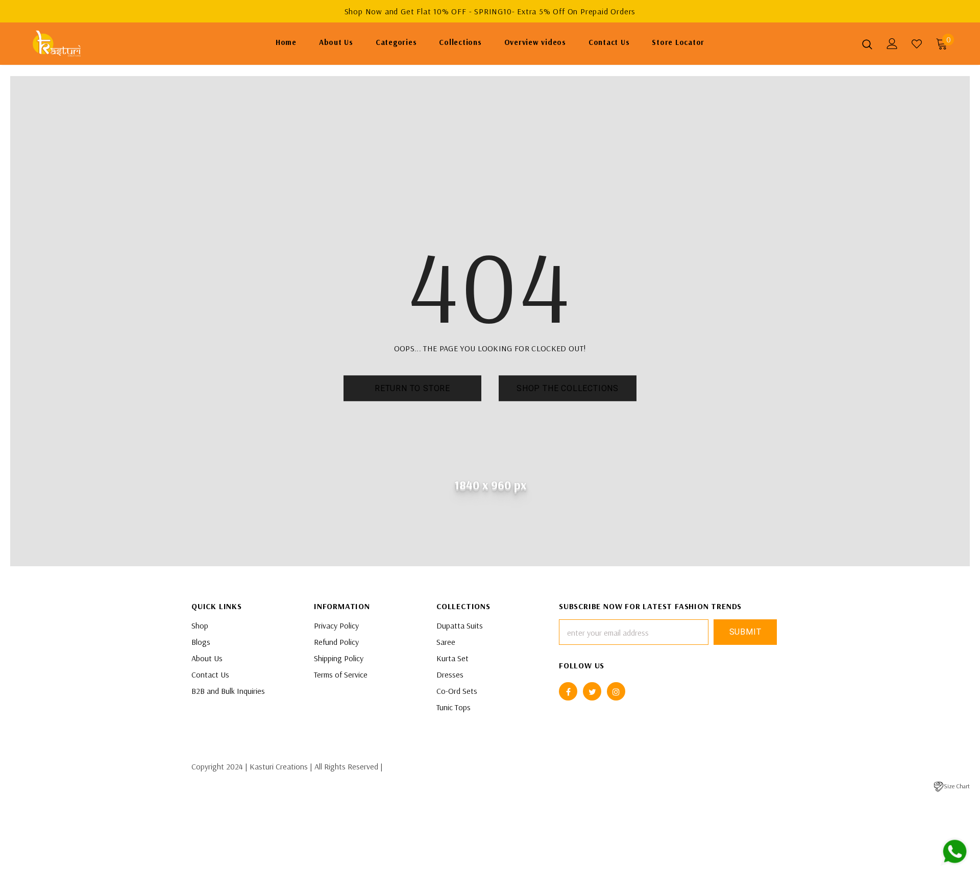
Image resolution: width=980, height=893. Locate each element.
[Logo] (91, 44)
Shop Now (365, 11)
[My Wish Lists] (917, 44)
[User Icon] (892, 44)
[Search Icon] (867, 44)
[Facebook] (568, 691)
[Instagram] (616, 691)
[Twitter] (592, 691)
